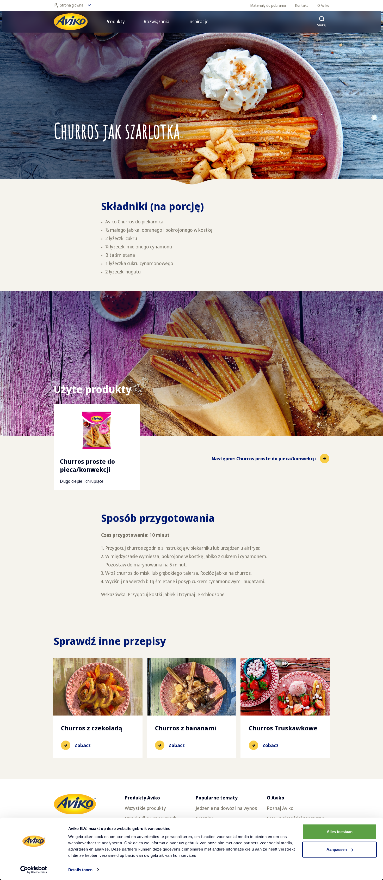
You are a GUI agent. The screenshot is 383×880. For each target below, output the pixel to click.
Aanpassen (336, 849)
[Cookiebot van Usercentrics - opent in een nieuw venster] (34, 870)
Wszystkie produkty (145, 808)
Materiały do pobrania (268, 5)
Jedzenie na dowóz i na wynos (226, 808)
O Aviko (323, 5)
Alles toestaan (340, 831)
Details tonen (80, 869)
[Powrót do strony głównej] (71, 21)
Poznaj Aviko (280, 808)
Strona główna (71, 5)
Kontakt (301, 5)
